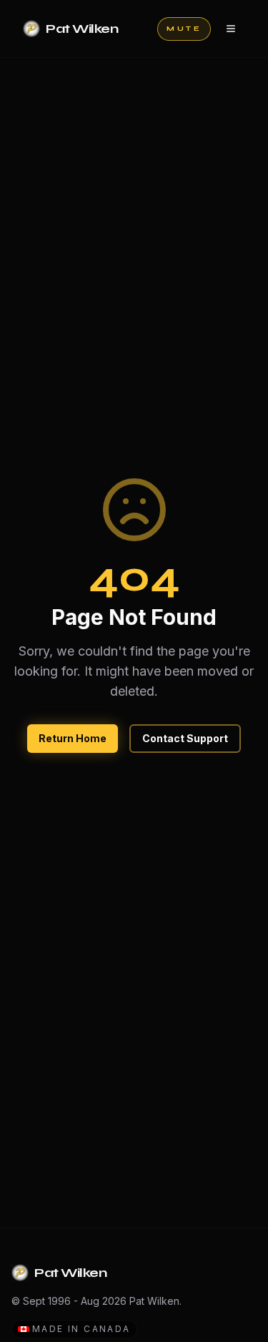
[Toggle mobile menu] (231, 28)
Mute (184, 28)
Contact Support (185, 738)
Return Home (72, 738)
